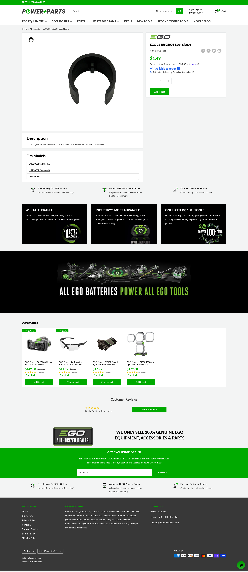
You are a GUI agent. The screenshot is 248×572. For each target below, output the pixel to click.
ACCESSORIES (60, 21)
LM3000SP (34, 176)
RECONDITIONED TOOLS (172, 21)
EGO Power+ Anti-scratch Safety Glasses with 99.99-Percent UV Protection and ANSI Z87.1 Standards (71, 363)
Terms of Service (30, 529)
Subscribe (162, 472)
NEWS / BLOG (202, 21)
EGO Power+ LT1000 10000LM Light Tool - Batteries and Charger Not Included (140, 363)
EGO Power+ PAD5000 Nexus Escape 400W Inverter (38, 363)
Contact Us (27, 524)
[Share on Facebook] (203, 50)
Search (25, 511)
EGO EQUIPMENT (32, 21)
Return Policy (28, 533)
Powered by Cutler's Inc (32, 561)
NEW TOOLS (144, 21)
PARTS (81, 21)
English (27, 551)
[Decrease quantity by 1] (153, 81)
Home (24, 29)
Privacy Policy (28, 520)
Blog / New (27, 515)
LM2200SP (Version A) (39, 163)
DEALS (128, 21)
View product (73, 382)
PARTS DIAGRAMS (104, 21)
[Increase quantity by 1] (168, 81)
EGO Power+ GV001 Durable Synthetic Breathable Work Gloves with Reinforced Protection (106, 363)
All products (35, 29)
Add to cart (159, 91)
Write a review (149, 409)
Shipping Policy (29, 538)
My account (195, 12)
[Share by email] (219, 50)
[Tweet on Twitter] (214, 50)
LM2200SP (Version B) (39, 170)
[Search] (179, 11)
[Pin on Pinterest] (209, 50)
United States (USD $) (48, 551)
